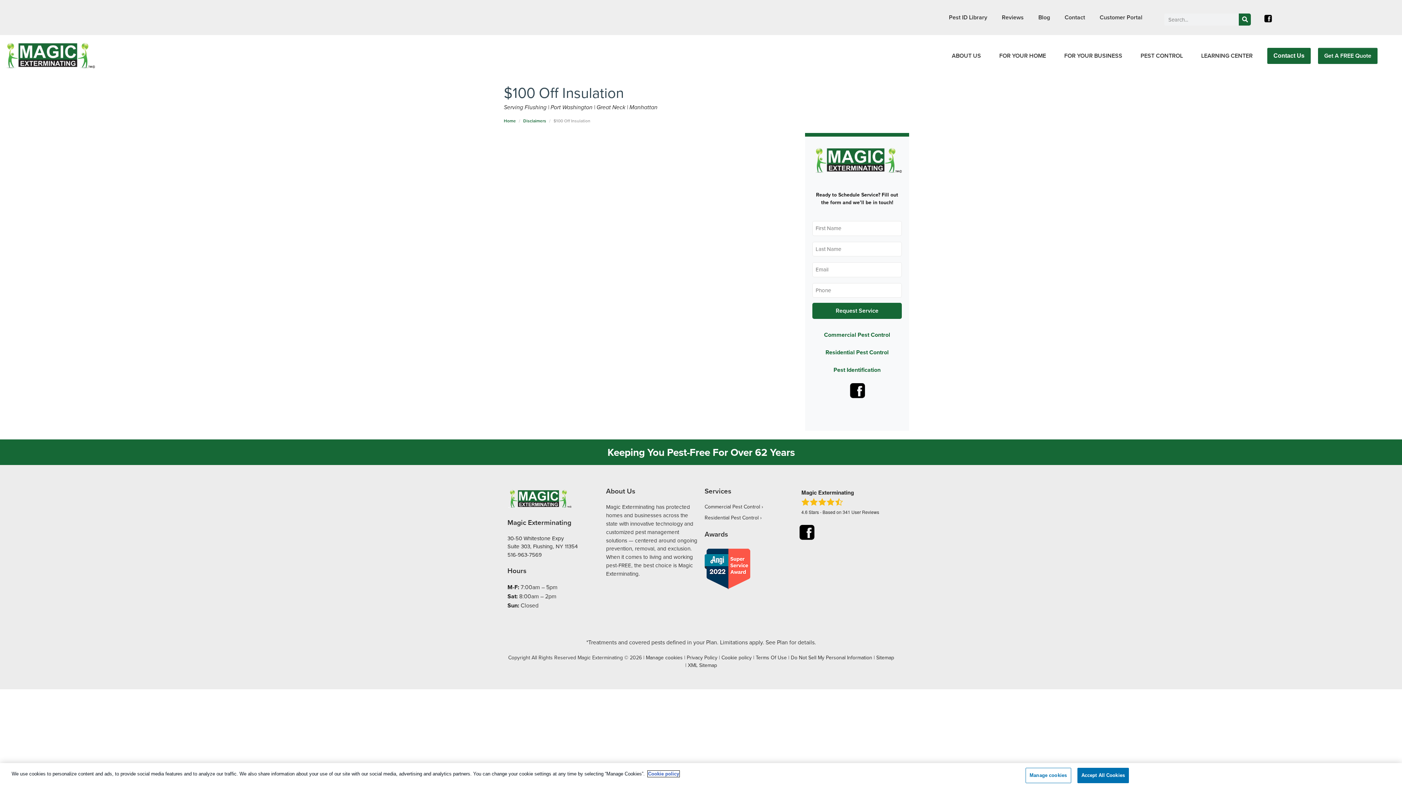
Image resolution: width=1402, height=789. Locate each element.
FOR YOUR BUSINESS (1093, 56)
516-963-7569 (524, 555)
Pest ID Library (968, 17)
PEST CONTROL (1162, 56)
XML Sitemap (702, 665)
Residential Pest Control (857, 352)
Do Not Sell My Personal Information (831, 657)
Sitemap (885, 657)
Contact (1075, 17)
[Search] (1245, 20)
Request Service (857, 310)
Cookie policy (736, 657)
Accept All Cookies (1103, 775)
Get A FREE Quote (1347, 56)
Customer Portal (1121, 17)
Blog (1044, 17)
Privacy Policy (702, 657)
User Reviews (861, 512)
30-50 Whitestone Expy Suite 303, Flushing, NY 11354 (542, 542)
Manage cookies (664, 657)
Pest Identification (857, 370)
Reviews (1013, 17)
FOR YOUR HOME (1022, 56)
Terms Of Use (771, 657)
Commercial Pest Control (857, 335)
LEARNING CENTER (1227, 56)
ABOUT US (966, 56)
